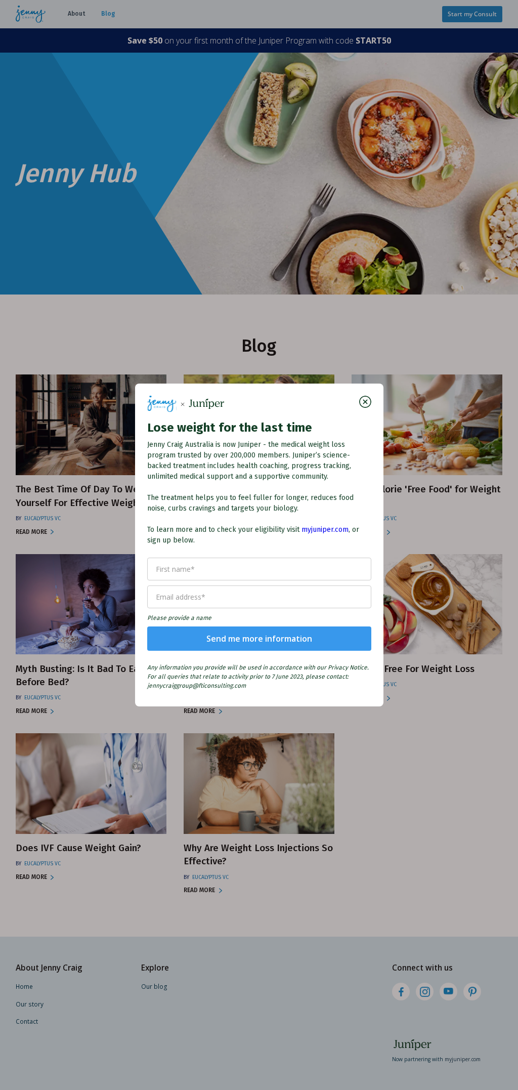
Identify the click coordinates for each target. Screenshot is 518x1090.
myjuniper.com (325, 529)
